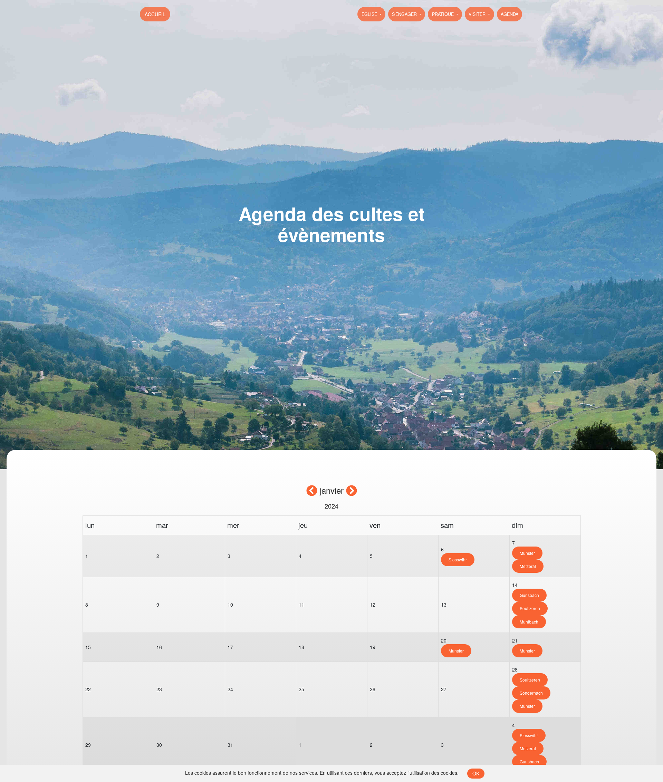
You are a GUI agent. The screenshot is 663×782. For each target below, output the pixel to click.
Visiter (478, 14)
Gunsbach (529, 595)
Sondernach (531, 693)
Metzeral (528, 566)
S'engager (405, 14)
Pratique (443, 14)
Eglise (370, 14)
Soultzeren (530, 608)
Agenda (509, 14)
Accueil (155, 14)
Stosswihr (458, 559)
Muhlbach (529, 622)
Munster (527, 553)
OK (475, 773)
